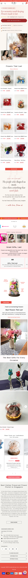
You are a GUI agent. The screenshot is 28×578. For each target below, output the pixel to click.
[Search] (5, 3)
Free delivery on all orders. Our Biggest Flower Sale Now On (14, 0)
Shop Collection (14, 69)
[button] (25, 406)
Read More (14, 522)
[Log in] (23, 3)
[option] (14, 411)
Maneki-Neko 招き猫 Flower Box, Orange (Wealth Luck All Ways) (7, 136)
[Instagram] (6, 549)
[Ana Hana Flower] (14, 284)
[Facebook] (2, 549)
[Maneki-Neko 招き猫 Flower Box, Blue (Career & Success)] (20, 78)
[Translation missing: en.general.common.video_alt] (14, 376)
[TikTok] (13, 549)
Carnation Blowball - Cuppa (20, 112)
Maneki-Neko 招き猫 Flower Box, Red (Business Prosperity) (20, 136)
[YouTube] (16, 549)
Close (26, 0)
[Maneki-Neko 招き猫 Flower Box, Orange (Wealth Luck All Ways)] (7, 126)
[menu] (1, 3)
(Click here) (19, 536)
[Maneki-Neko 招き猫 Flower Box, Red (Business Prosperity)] (20, 126)
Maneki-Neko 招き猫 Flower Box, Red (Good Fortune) (7, 112)
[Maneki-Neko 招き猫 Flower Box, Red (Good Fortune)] (7, 102)
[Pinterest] (9, 549)
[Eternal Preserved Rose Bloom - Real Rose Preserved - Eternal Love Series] (7, 150)
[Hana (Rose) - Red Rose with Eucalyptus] (20, 150)
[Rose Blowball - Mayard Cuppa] (7, 78)
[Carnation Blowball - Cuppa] (20, 102)
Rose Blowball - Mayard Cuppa (6, 88)
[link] (8, 226)
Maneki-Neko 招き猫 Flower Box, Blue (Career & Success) (20, 88)
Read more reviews (14, 477)
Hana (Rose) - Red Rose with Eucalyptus (20, 160)
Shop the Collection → (14, 20)
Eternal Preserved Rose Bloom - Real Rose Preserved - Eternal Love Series (7, 160)
